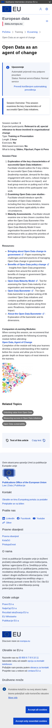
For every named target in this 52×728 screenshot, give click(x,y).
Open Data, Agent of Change (17, 342)
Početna (6, 32)
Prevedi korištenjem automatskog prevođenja (30, 88)
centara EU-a (34, 671)
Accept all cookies (37, 710)
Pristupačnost (9, 544)
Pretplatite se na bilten (13, 504)
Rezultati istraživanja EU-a (15, 612)
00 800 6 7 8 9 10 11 (29, 657)
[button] (47, 9)
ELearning (32, 32)
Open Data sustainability (14, 424)
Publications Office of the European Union (24, 482)
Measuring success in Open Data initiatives (22, 418)
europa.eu (25, 641)
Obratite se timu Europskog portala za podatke (25, 499)
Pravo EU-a (8, 604)
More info (12, 697)
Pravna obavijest (10, 536)
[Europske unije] (20, 9)
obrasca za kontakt (39, 667)
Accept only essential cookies (31, 721)
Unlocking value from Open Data (18, 412)
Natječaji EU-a (9, 608)
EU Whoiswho (9, 616)
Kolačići (6, 540)
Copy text (36, 440)
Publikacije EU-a (10, 620)
